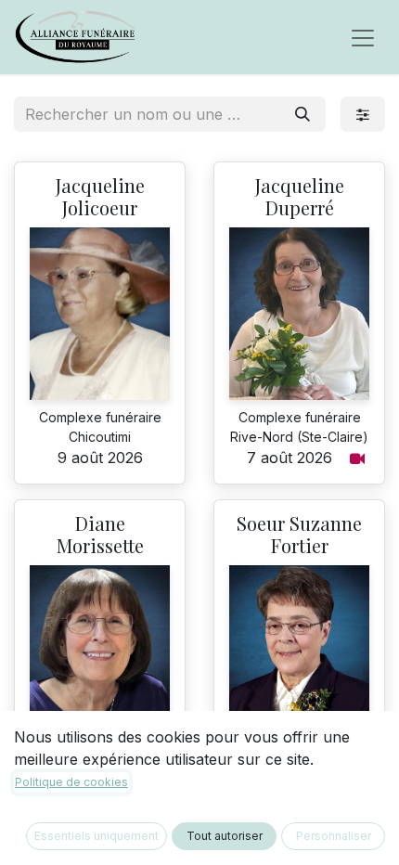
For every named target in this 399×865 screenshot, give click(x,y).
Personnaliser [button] (333, 836)
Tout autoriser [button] (225, 836)
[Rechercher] (302, 114)
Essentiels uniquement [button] (96, 836)
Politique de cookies (71, 782)
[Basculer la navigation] (363, 37)
